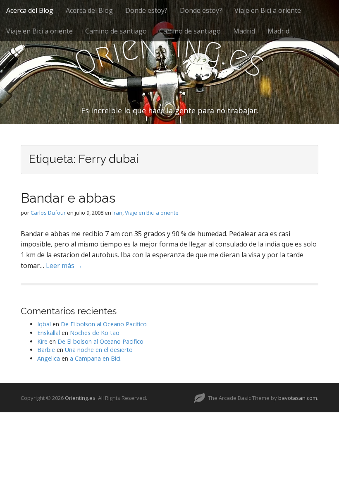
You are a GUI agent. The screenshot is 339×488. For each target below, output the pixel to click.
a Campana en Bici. (96, 358)
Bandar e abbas (68, 198)
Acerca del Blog (29, 10)
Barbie (46, 350)
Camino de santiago (116, 31)
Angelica (48, 358)
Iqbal (44, 324)
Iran (117, 212)
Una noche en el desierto (99, 350)
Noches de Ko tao (94, 333)
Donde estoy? (146, 10)
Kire (42, 341)
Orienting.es (80, 398)
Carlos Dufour (48, 212)
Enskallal (48, 333)
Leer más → (64, 265)
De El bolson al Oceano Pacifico (104, 324)
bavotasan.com (297, 398)
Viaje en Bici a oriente (267, 10)
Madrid (244, 31)
